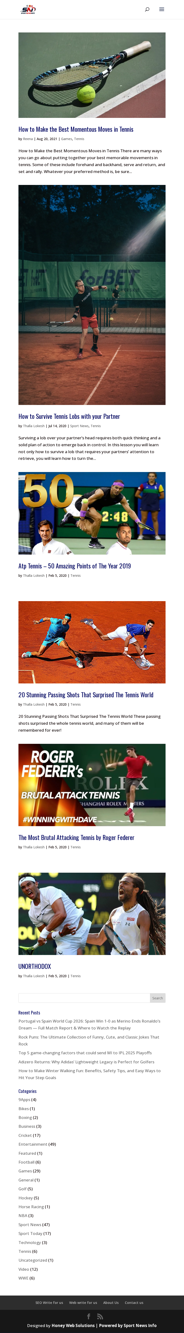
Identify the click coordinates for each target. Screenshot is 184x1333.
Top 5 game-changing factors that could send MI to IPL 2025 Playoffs (85, 1052)
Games (66, 138)
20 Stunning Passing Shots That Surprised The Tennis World (85, 694)
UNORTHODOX (34, 966)
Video (23, 1269)
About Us (111, 1302)
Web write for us (83, 1302)
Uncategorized (32, 1260)
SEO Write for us (49, 1302)
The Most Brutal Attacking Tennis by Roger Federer (76, 837)
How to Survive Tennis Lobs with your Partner (69, 416)
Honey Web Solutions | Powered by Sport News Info (104, 1325)
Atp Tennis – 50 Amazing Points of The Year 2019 (74, 565)
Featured (27, 1153)
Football (26, 1162)
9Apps (24, 1099)
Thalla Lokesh (34, 426)
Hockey (25, 1198)
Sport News (79, 426)
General (26, 1180)
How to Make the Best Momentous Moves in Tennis (75, 129)
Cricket (25, 1135)
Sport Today (30, 1233)
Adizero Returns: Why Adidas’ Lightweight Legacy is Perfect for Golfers (86, 1062)
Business (26, 1126)
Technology (29, 1242)
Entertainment (32, 1144)
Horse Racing (31, 1206)
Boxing (25, 1117)
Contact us (134, 1302)
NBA (22, 1215)
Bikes (23, 1108)
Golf (22, 1188)
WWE (23, 1278)
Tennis (79, 138)
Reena (28, 138)
